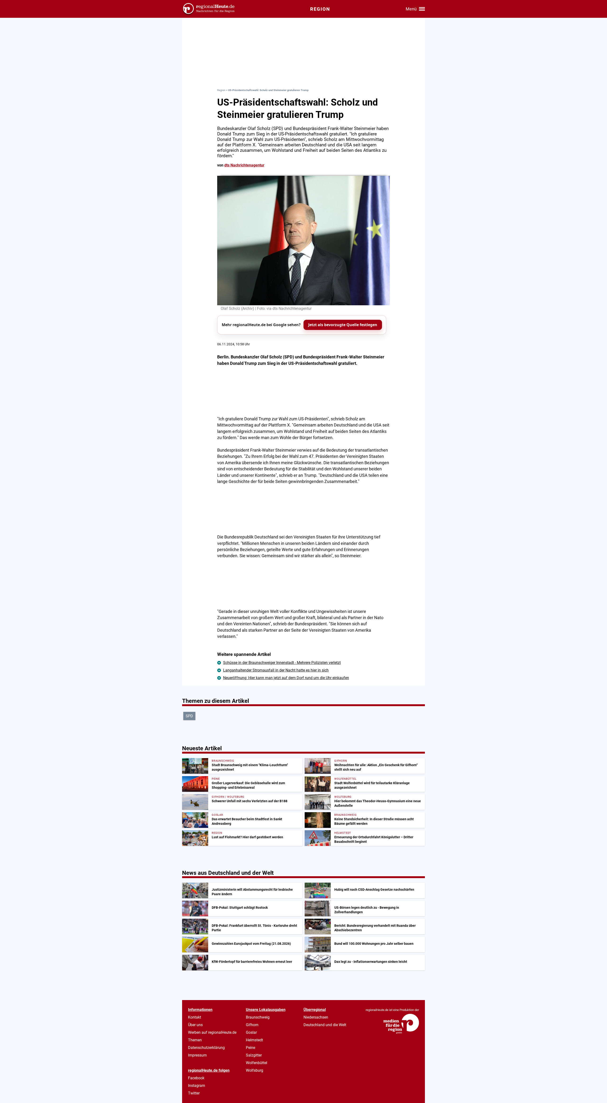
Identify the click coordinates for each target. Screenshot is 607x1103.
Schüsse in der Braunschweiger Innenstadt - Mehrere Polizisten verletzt (282, 662)
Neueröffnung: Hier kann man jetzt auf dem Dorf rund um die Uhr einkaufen (286, 678)
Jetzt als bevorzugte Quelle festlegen (342, 324)
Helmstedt (254, 1040)
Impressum (197, 1055)
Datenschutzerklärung (206, 1047)
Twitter (194, 1093)
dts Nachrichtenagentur (244, 165)
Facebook (196, 1078)
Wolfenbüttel (256, 1063)
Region (221, 90)
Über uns (195, 1025)
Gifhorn (252, 1025)
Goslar (251, 1032)
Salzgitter (254, 1055)
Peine (250, 1047)
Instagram (196, 1085)
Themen (195, 1040)
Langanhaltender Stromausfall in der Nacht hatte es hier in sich (276, 670)
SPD (189, 716)
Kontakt (194, 1017)
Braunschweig (258, 1017)
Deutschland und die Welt (325, 1025)
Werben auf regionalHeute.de (212, 1032)
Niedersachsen (316, 1017)
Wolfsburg (254, 1070)
